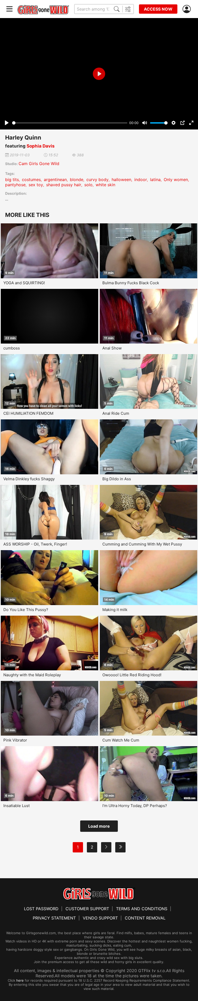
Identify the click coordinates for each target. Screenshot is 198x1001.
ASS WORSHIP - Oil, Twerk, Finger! (35, 544)
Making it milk (114, 609)
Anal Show (112, 348)
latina (155, 179)
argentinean (55, 179)
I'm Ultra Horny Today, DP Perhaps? (134, 805)
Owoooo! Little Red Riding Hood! (131, 674)
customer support (87, 908)
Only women (176, 179)
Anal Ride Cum (115, 413)
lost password (41, 908)
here (20, 980)
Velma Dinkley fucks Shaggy (29, 478)
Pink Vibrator (15, 740)
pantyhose (15, 184)
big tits (12, 179)
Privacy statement (54, 918)
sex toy (36, 184)
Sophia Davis (41, 146)
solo (88, 184)
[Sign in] (188, 9)
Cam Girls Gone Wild (39, 163)
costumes (31, 179)
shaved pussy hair (63, 184)
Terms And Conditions (141, 908)
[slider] (69, 122)
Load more (99, 826)
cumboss (11, 348)
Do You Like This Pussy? (25, 609)
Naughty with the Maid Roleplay (32, 674)
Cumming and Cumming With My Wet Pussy (142, 544)
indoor (140, 179)
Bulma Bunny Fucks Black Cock (130, 282)
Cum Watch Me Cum (120, 740)
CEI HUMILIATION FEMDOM (28, 413)
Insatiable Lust (16, 805)
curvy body (97, 179)
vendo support (100, 918)
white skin (105, 184)
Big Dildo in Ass (116, 478)
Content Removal (145, 918)
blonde (76, 179)
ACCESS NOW (158, 9)
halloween (121, 179)
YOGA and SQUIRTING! (24, 282)
